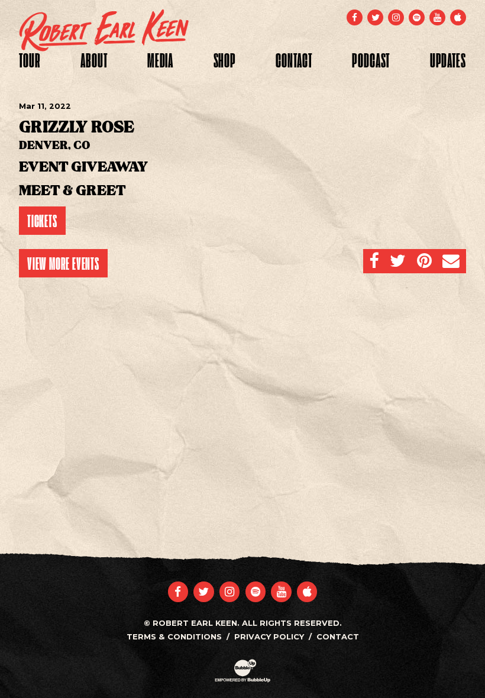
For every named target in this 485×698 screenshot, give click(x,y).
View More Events (63, 263)
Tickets (42, 220)
